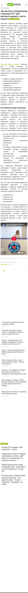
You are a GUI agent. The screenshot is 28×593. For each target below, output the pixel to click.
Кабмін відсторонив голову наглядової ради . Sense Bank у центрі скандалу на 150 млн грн (14, 468)
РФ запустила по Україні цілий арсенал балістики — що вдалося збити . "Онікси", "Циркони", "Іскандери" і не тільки (13, 479)
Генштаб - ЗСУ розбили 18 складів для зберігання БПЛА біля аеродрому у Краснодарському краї (14, 372)
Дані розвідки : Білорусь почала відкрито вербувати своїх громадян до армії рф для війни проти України (14, 383)
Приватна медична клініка (10, 64)
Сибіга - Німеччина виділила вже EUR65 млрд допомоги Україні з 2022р (13, 352)
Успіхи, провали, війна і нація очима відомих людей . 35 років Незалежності (13, 362)
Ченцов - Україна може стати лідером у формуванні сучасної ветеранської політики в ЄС (12, 342)
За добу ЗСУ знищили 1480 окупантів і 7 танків (12, 448)
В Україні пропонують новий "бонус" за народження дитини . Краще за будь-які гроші (13, 332)
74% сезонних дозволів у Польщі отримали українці (13, 323)
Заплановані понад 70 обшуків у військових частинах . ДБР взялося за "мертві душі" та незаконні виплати (14, 457)
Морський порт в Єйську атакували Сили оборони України (14, 393)
